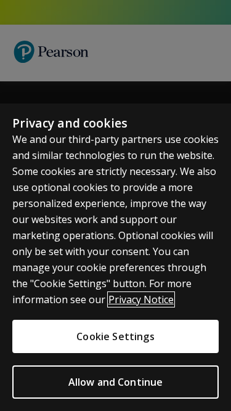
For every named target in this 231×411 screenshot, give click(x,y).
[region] (115, 257)
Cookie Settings (115, 336)
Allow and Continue (115, 382)
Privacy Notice (141, 299)
